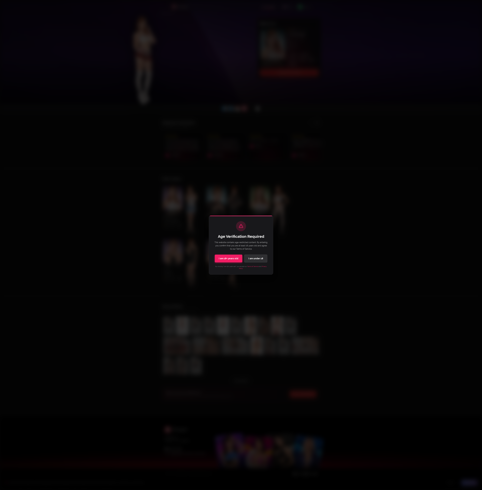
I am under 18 (255, 258)
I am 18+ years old (228, 258)
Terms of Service (253, 266)
